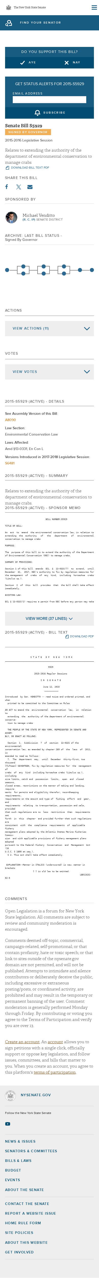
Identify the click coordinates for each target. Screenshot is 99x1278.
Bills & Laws (18, 1161)
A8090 (10, 420)
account (55, 1042)
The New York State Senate (30, 7)
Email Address (28, 93)
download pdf (82, 636)
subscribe (54, 113)
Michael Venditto (39, 215)
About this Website (26, 1243)
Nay (77, 62)
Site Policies (19, 1233)
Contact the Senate (27, 1204)
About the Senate (24, 1190)
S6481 (9, 463)
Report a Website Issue (30, 1213)
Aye (32, 62)
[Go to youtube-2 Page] (8, 1123)
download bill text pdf (29, 167)
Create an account (22, 1042)
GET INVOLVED (19, 1252)
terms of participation (55, 1072)
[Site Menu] (94, 7)
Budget (13, 1170)
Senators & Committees (31, 1151)
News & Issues (20, 1141)
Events (12, 1180)
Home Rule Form (23, 1223)
